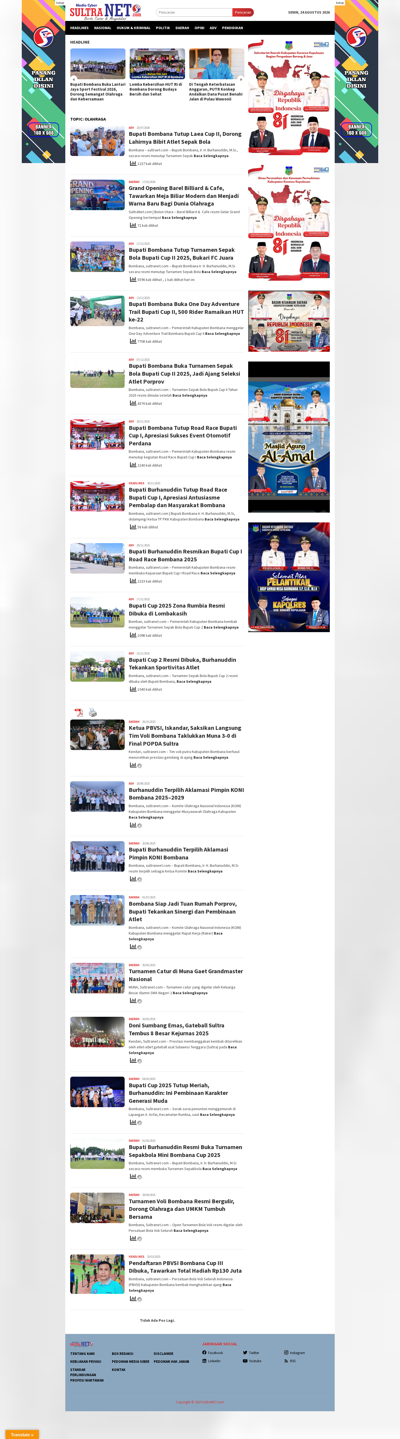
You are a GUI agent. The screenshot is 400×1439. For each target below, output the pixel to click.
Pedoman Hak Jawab (171, 1361)
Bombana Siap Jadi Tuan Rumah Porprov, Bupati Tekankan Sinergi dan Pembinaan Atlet (183, 911)
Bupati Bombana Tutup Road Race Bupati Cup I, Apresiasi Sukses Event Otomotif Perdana (183, 435)
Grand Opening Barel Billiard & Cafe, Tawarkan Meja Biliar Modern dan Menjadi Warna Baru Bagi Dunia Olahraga (184, 195)
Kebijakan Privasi (85, 1361)
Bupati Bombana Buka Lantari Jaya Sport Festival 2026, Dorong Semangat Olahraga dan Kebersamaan (97, 92)
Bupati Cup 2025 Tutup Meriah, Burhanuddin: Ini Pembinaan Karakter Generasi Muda (178, 1092)
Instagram (297, 1353)
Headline (80, 42)
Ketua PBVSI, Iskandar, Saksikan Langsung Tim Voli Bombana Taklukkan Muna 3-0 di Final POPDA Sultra (185, 735)
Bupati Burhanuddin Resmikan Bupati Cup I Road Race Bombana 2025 (185, 555)
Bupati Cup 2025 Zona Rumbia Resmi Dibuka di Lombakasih (177, 609)
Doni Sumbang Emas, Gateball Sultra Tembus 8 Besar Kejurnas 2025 (176, 1029)
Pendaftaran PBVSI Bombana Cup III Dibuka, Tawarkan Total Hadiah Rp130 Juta (185, 1267)
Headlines (136, 483)
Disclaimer (163, 1353)
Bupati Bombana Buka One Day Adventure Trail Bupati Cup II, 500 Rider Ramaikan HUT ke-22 (186, 311)
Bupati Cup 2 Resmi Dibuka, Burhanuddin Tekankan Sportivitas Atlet (182, 663)
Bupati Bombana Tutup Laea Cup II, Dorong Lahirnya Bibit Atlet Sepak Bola (185, 137)
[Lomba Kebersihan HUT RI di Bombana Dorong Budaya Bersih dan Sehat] (157, 63)
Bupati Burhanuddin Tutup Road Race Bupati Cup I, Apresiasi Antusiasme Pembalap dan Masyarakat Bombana (178, 497)
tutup (60, 3)
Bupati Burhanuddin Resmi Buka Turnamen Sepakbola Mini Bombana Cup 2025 (185, 1151)
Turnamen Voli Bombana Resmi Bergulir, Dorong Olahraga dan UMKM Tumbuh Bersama (181, 1208)
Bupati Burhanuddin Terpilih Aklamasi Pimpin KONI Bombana (178, 853)
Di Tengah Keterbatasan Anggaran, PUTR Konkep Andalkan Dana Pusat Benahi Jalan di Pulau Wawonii (215, 92)
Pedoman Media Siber (130, 1361)
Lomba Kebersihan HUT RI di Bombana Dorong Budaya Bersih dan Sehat (156, 89)
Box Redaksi (122, 1353)
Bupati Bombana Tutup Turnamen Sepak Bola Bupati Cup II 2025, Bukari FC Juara (182, 253)
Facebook (215, 1353)
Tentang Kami (82, 1353)
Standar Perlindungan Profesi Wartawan (87, 1375)
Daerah (134, 182)
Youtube (255, 1361)
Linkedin (214, 1361)
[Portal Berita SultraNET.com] (105, 12)
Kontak (118, 1369)
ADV (131, 128)
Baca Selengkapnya (211, 155)
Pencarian (243, 12)
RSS (293, 1361)
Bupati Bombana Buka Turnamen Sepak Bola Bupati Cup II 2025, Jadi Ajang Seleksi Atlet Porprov (184, 373)
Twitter (254, 1353)
